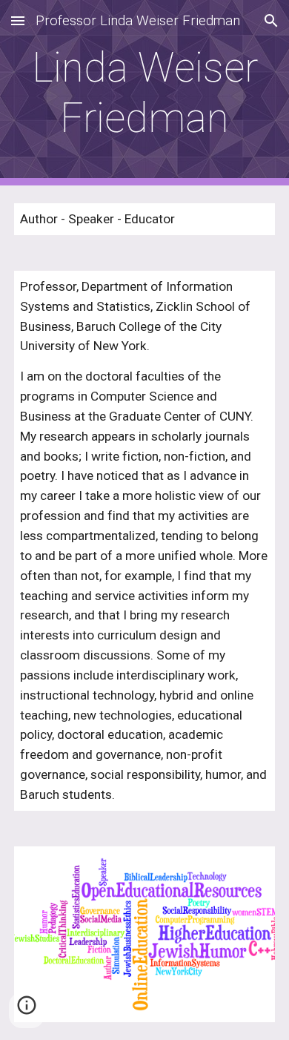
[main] (144, 93)
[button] (18, 20)
